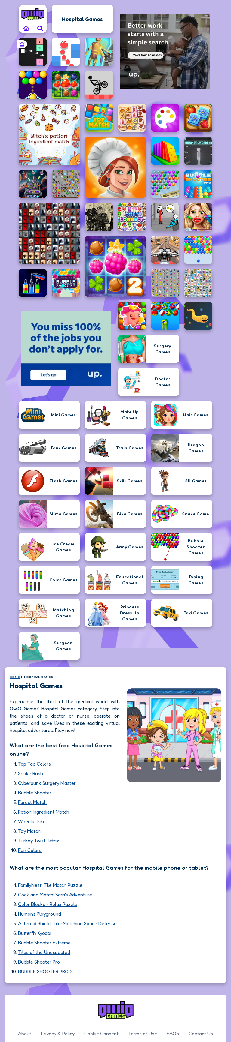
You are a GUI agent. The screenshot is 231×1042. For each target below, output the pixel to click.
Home (15, 677)
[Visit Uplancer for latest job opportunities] (165, 51)
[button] (40, 28)
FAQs (173, 1034)
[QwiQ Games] (33, 14)
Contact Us (201, 1034)
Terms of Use (142, 1034)
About (24, 1034)
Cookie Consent (101, 1034)
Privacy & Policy (58, 1034)
